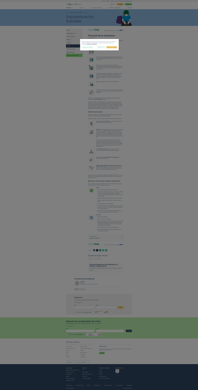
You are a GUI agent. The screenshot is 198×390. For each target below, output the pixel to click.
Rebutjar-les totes (101, 47)
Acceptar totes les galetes (112, 47)
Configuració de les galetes (87, 47)
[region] (99, 44)
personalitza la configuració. (91, 44)
